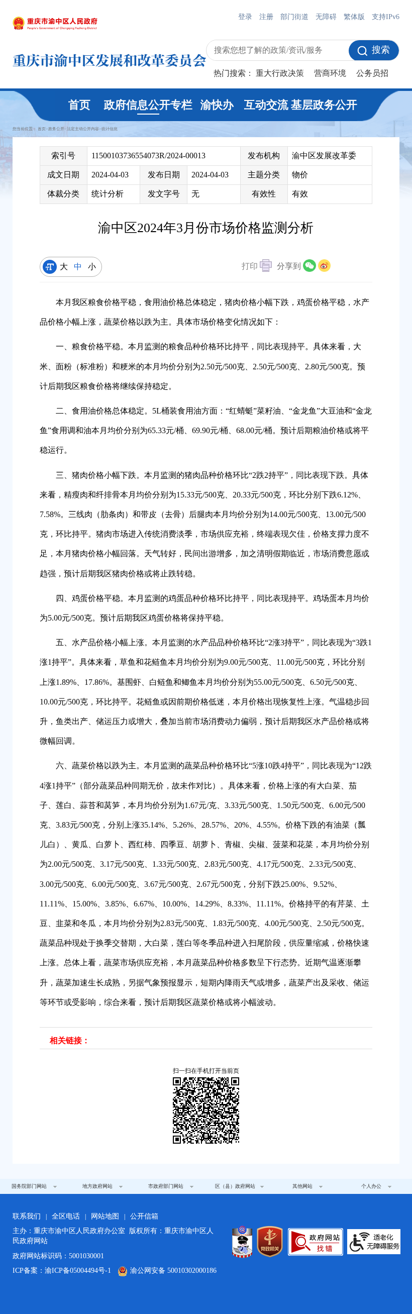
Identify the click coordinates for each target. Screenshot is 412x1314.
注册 (266, 17)
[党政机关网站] (270, 1242)
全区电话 (66, 1216)
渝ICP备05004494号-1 (78, 1270)
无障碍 (326, 17)
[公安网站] (242, 1241)
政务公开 (56, 129)
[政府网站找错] (315, 1242)
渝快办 (217, 104)
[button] (257, 267)
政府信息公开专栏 (148, 104)
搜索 (381, 50)
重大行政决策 (280, 73)
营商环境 (330, 73)
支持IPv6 (385, 17)
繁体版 (354, 17)
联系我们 (27, 1216)
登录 (245, 17)
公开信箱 (144, 1216)
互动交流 (266, 104)
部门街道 (294, 17)
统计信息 (109, 129)
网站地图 (105, 1216)
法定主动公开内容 (83, 129)
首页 (79, 104)
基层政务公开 (324, 104)
